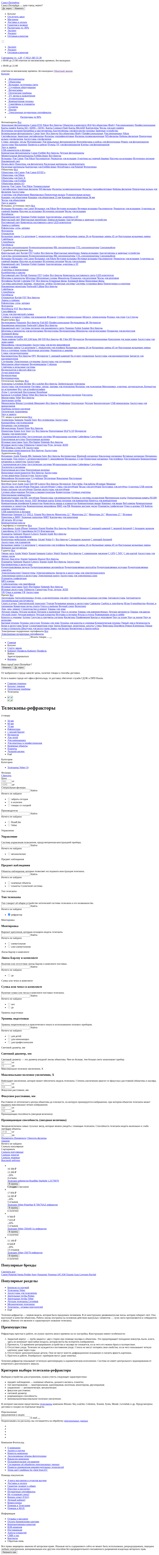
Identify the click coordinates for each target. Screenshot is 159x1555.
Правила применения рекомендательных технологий (35, 1467)
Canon (36, 133)
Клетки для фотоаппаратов (95, 144)
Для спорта (19, 458)
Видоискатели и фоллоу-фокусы (18, 369)
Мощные (111, 483)
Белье (25, 625)
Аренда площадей (17, 1532)
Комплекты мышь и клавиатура (60, 503)
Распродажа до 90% (30, 117)
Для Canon (17, 158)
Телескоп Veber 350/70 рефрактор (25, 1252)
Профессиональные (145, 125)
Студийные (37, 478)
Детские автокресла (119, 611)
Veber (32, 395)
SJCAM (28, 339)
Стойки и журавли (11, 317)
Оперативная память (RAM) (142, 497)
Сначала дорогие (10, 1154)
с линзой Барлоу (16, 732)
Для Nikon (29, 158)
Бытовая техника (10, 623)
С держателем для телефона (50, 236)
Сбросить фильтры (37, 1138)
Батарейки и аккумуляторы (38, 130)
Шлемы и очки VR (15, 447)
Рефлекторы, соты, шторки (15, 228)
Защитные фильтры (27, 189)
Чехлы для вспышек (75, 211)
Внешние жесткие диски (84, 506)
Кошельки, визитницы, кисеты (77, 625)
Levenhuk (16, 395)
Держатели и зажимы (61, 350)
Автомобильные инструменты (17, 600)
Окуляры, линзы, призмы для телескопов (53, 386)
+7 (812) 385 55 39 (32, 57)
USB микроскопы (120, 403)
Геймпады (29, 445)
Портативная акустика (13, 439)
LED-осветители (62, 222)
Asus (26, 483)
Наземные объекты (17, 746)
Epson (17, 431)
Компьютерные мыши (89, 503)
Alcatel (41, 539)
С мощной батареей (121, 528)
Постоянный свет (10, 222)
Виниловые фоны (94, 280)
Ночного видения (71, 395)
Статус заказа (14, 648)
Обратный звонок (63, 71)
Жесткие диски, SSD (26, 500)
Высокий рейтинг (10, 1160)
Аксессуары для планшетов (15, 542)
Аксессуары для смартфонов (16, 536)
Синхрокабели (107, 247)
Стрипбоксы (8, 242)
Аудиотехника (16, 98)
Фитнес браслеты (10, 559)
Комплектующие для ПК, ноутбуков (20, 497)
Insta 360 (36, 339)
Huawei (27, 534)
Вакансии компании (18, 1459)
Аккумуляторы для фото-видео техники (74, 130)
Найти (34, 790)
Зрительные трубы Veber (20, 1298)
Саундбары (96, 436)
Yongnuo (25, 217)
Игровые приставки (12, 442)
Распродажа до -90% (18, 27)
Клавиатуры (36, 503)
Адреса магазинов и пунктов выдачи (27, 1480)
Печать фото (7, 164)
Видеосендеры (9, 375)
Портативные (56, 431)
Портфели (119, 625)
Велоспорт (80, 606)
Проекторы (7, 431)
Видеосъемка (16, 90)
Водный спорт (66, 606)
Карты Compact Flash (57, 128)
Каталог (5, 73)
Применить (7, 1138)
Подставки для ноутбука (114, 486)
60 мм (10, 723)
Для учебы (77, 483)
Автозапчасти (133, 598)
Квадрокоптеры (9, 356)
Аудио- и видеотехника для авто (51, 598)
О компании (13, 1447)
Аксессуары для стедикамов (56, 361)
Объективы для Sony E (13, 178)
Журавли (51, 317)
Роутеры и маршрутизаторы (40, 492)
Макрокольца (37, 194)
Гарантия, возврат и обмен (21, 1486)
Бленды (5, 186)
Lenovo (42, 483)
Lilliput (40, 286)
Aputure (41, 217)
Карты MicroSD (76, 128)
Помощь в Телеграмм (18, 1505)
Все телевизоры (46, 420)
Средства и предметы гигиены (47, 617)
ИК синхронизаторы (64, 247)
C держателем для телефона (50, 347)
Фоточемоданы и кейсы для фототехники (98, 141)
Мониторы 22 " (63, 514)
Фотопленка (90, 166)
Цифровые (64, 403)
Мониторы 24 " (97, 514)
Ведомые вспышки (87, 208)
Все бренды (56, 125)
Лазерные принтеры (32, 517)
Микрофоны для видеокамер (16, 344)
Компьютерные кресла (13, 522)
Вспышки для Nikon (45, 208)
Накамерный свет (10, 161)
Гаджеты (13, 107)
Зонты (57, 625)
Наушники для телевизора (15, 425)
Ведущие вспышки (67, 208)
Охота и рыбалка (49, 606)
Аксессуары (7, 144)
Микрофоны (7, 478)
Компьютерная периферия (15, 503)
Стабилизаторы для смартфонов (18, 584)
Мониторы (7, 514)
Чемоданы (108, 625)
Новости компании (17, 1453)
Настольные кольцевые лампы (134, 236)
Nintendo (45, 442)
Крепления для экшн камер (122, 339)
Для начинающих (125, 125)
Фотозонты (7, 230)
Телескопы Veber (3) (18, 767)
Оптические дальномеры (14, 411)
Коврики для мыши (112, 503)
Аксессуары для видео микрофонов (51, 344)
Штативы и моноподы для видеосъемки (22, 331)
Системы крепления (12, 283)
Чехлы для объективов (13, 200)
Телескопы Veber (16, 1290)
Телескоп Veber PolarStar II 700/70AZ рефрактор (32, 1204)
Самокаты (95, 603)
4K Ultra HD (65, 339)
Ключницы (139, 625)
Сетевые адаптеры (81, 492)
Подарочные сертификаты (21, 1491)
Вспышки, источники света (23, 84)
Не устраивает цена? (18, 1494)
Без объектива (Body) (103, 125)
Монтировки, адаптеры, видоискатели (123, 386)
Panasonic (21, 322)
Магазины (12, 19)
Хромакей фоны (76, 280)
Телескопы (7, 383)
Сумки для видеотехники (14, 353)
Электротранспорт (11, 572)
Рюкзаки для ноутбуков (42, 486)
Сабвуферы (84, 436)
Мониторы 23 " (80, 514)
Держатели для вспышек (63, 158)
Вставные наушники (134, 456)
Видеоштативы (67, 331)
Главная (11, 642)
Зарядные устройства (106, 130)
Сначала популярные (12, 1152)
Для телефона (116, 458)
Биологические (102, 403)
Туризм (50, 603)
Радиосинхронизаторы (41, 247)
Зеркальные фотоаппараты (15, 125)
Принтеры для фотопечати (29, 164)
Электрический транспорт (32, 603)
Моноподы (64, 278)
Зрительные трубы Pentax (20, 1296)
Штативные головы (46, 278)
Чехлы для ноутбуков (90, 486)
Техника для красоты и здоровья (77, 623)
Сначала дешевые (10, 1157)
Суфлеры (52, 364)
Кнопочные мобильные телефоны (19, 539)
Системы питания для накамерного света (42, 328)
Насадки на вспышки (121, 158)
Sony (42, 133)
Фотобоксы (7, 214)
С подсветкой (15, 392)
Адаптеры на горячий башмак (93, 158)
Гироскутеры (28, 572)
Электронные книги (49, 575)
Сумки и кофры (9, 267)
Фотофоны (7, 280)
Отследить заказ (16, 16)
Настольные (29, 392)
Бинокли (6, 395)
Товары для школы (140, 611)
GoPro (20, 339)
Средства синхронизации (14, 247)
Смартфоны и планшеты (22, 104)
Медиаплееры (8, 428)
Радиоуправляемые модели (15, 567)
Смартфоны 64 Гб (30, 531)
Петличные (50, 478)
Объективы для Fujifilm (13, 180)
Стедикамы (7, 361)
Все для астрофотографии (31, 389)
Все (19, 122)
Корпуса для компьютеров (103, 500)
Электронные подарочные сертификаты (30, 112)
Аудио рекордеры (10, 372)
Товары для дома (57, 609)
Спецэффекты (8, 311)
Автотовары (7, 598)
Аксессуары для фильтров (37, 139)
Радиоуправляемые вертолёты (80, 567)
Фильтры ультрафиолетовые (59, 136)
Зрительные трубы (11, 400)
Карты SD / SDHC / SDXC (31, 128)
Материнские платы (115, 497)
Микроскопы (8, 403)
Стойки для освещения (34, 317)
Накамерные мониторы (13, 286)
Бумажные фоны (58, 280)
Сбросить (6, 775)
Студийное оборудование (22, 87)
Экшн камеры (8, 339)
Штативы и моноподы (13, 278)
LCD (71, 431)
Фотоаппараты (16, 79)
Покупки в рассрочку (18, 1488)
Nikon (46, 125)
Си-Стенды (132, 317)
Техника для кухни (30, 623)
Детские (88, 403)
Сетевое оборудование (13, 492)
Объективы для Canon (13, 172)
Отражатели (7, 233)
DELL (30, 514)
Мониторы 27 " (114, 514)
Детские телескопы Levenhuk (22, 1301)
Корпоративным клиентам (21, 1524)
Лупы (4, 392)
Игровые (101, 483)
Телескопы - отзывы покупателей (25, 1307)
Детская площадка (45, 614)
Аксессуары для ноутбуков (15, 486)
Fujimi (33, 217)
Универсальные (41, 186)
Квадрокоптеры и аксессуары (16, 564)
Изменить (19, 8)
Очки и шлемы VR (134, 506)
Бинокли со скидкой (18, 1287)
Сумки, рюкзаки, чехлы (13, 141)
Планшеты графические (110, 506)
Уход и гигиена (69, 611)
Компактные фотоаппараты (15, 153)
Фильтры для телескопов (88, 386)
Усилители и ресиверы (13, 467)
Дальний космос (16, 751)
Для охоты (87, 395)
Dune (27, 428)
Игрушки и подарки (66, 614)
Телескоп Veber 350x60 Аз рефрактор (27, 1228)
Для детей (12, 737)
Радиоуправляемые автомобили (47, 567)
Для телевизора (132, 458)
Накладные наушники (110, 456)
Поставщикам (14, 1530)
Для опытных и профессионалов (24, 743)
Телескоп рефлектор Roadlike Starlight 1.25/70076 (33, 1180)
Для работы (89, 483)
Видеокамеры (8, 322)
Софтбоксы (7, 239)
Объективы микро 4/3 (12, 183)
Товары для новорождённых (93, 611)
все (8, 1271)
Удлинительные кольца (78, 194)
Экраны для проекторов (14, 433)
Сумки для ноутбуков (66, 486)
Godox (36, 253)
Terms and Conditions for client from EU (27, 1470)
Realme (50, 528)
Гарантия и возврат (17, 25)
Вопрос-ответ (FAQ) (18, 1497)
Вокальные (62, 478)
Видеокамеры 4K (79, 322)
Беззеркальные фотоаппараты (17, 133)
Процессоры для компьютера (55, 497)
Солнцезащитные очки (41, 625)
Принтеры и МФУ (11, 517)
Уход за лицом (135, 617)
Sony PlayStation (31, 442)
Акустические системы (39, 436)
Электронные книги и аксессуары (19, 575)
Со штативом (28, 236)
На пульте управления (82, 356)
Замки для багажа (59, 628)
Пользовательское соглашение (23, 1461)
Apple (16, 456)
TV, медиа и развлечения (22, 95)
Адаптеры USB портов (140, 486)
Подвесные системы (64, 283)
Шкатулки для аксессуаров (35, 628)
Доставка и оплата (17, 22)
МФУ (46, 517)
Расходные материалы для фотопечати (64, 164)
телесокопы (46, 1404)
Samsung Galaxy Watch (48, 553)
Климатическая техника (107, 623)
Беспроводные (68, 456)
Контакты (12, 1538)
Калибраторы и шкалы (13, 272)
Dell (32, 483)
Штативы (31, 278)
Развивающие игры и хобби (109, 614)
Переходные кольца (54, 194)
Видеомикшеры (38, 364)
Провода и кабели (37, 144)
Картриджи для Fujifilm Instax (41, 166)
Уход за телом (119, 617)
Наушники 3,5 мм (74, 458)
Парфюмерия (83, 617)
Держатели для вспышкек (127, 208)
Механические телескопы (21, 1304)
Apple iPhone (21, 528)
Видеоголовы (51, 331)
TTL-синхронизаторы (87, 247)
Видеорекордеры (10, 378)
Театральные (55, 395)
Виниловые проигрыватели (16, 450)
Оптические (77, 403)
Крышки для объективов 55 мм (44, 197)
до (13, 784)
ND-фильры (45, 189)
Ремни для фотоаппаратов (135, 141)
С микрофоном (56, 458)
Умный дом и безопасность (135, 623)
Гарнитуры (41, 445)
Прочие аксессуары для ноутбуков (51, 489)
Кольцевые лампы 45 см (105, 236)
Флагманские (47, 531)
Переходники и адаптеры (116, 283)
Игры (127, 603)
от (13, 781)
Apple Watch (21, 553)
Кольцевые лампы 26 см (78, 236)
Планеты (12, 748)
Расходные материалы (13, 166)
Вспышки (6, 158)
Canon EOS (36, 125)
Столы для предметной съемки (17, 314)
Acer (22, 431)
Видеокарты (7, 500)
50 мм (10, 720)
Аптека (26, 617)
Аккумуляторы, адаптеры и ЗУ (62, 217)
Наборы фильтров (128, 136)
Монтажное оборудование (15, 364)
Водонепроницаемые (96, 339)
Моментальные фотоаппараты (17, 155)
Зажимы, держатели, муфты (38, 283)
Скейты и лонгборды (112, 603)
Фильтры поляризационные (89, 136)
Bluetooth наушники (87, 456)
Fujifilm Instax (41, 155)
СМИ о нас (13, 1535)
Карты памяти (8, 128)
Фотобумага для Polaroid (70, 166)
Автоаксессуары (116, 598)
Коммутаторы (63, 492)
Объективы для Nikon (12, 175)
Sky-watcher (38, 383)
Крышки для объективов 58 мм (78, 197)
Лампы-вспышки (56, 219)
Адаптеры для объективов (15, 194)
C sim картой (130, 553)
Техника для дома (50, 623)
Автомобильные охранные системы (88, 598)
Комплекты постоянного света (36, 222)
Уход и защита (8, 147)
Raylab (24, 253)
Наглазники (21, 144)
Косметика (69, 617)
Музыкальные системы (64, 436)
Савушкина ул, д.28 (11, 57)
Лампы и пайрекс (10, 225)
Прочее (12, 109)
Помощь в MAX (16, 1508)
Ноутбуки (6, 483)
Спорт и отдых (9, 603)
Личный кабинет (16, 1500)
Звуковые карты (45, 500)
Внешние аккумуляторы (14, 547)
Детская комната (26, 614)
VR (3, 447)
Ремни (129, 625)
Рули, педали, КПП (58, 445)
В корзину (13, 1184)
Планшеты (7, 534)
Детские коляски (27, 611)
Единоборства (138, 603)
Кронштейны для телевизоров (17, 422)
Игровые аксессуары (12, 445)
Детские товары (9, 611)
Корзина (11, 659)
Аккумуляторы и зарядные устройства (86, 219)
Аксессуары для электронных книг (79, 575)
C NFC (119, 553)
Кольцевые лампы (10, 236)
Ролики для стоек (116, 317)
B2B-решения (14, 1527)
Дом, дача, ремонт (10, 609)
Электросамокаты (45, 572)
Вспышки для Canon (23, 208)
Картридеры (92, 128)
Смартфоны (7, 528)
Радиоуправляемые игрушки (112, 567)
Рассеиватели (43, 158)
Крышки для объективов (14, 197)
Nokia (48, 539)
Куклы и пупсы (86, 614)
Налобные (41, 392)
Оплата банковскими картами (23, 1521)
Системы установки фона (89, 283)
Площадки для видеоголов (121, 331)
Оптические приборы (20, 93)
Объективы (15, 81)
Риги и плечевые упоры (14, 350)
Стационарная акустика (14, 436)
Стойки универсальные (69, 317)
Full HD (44, 322)
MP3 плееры (7, 581)
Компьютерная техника (21, 101)
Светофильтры (9, 136)
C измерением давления (94, 553)
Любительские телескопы (71, 383)
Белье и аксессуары (11, 625)
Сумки (98, 625)
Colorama (26, 280)
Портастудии (27, 475)
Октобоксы (7, 244)
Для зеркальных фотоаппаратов (59, 141)
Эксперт (11, 30)
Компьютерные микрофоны (41, 506)
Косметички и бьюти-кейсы (84, 628)
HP (35, 483)
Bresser (20, 403)
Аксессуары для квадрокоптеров (112, 356)
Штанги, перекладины (94, 317)
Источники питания (12, 130)
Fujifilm (42, 153)
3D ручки (18, 520)
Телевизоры (7, 420)
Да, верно (7, 8)
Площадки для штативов (83, 278)
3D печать (6, 520)
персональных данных (76, 1421)
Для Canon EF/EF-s (35, 172)
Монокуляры (8, 397)
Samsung (18, 420)
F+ (53, 539)
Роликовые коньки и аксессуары (72, 603)
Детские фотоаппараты (72, 153)
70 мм (10, 726)
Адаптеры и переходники (14, 269)
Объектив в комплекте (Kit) (77, 125)
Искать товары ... (40, 637)
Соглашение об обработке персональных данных (33, 1464)
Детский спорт (9, 614)
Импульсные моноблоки (34, 219)
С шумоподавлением (36, 458)
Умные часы (7, 553)
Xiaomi (27, 420)
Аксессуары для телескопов (16, 386)
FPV (34, 356)
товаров (5, 1141)
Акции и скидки (16, 1450)
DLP (66, 431)
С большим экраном (143, 528)
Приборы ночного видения (15, 408)
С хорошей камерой (59, 356)
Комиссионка (14, 1502)
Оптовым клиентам (17, 36)
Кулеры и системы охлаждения (87, 497)
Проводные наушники (96, 458)
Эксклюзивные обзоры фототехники (26, 1456)
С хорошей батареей (101, 539)
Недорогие (95, 322)
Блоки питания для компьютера (72, 500)
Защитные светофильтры (30, 136)
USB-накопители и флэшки (15, 150)
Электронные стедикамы (27, 361)
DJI (44, 339)
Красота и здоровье (11, 617)
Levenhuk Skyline (22, 383)
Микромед (40, 403)
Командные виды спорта (27, 606)
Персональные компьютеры (16, 495)
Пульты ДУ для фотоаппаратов (64, 144)
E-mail (34, 1417)
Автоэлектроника (24, 598)
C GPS (111, 553)
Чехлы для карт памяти (111, 128)
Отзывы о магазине (17, 1518)
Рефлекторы (13, 729)
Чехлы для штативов (108, 278)
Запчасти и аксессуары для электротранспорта (80, 572)
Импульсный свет (10, 219)
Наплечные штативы (38, 350)
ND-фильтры (112, 136)
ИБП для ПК (63, 506)
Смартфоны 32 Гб (10, 531)
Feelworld (32, 286)
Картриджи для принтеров (64, 517)
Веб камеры (129, 503)
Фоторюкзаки (34, 141)
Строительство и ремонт (34, 609)
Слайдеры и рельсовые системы (18, 367)
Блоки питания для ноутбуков (17, 489)
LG (33, 431)
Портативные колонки (38, 439)
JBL (30, 456)
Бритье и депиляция (101, 617)
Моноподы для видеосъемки (91, 331)
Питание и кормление (48, 611)
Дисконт (11, 33)
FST (30, 253)
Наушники (7, 456)
